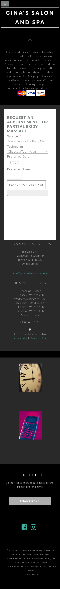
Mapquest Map (38, 338)
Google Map (20, 338)
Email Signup (30, 501)
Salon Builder (12, 566)
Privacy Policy (31, 574)
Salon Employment (34, 566)
